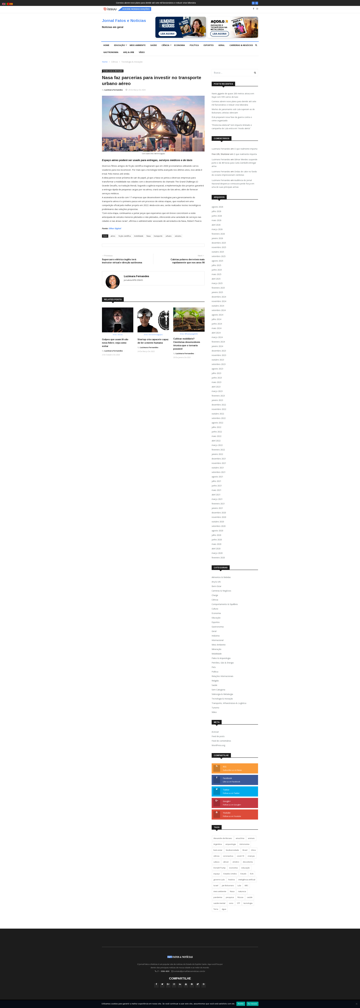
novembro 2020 (219, 517)
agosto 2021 (217, 476)
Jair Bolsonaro (228, 885)
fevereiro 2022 (218, 449)
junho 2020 (217, 539)
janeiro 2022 (217, 454)
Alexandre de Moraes (222, 838)
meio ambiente (219, 891)
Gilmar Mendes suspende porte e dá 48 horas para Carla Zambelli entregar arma (234, 163)
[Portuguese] (7, 3)
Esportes (209, 45)
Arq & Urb (128, 52)
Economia (179, 45)
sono (231, 903)
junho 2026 (217, 215)
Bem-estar (216, 586)
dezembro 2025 (219, 242)
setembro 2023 (219, 364)
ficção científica (125, 236)
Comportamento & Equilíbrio (225, 604)
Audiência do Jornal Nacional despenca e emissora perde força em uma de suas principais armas (233, 183)
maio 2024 (216, 328)
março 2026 (217, 229)
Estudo (243, 873)
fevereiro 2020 (218, 557)
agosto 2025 (217, 260)
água (224, 909)
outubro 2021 (218, 467)
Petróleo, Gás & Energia (223, 662)
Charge (215, 595)
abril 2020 (216, 548)
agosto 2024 (217, 314)
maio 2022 (216, 436)
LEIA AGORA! (168, 33)
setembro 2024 (219, 310)
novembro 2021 (219, 463)
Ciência (165, 45)
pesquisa (230, 897)
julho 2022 (216, 427)
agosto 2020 (217, 530)
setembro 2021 (219, 472)
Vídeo (142, 52)
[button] (253, 3)
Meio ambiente (138, 45)
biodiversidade (232, 850)
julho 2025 (216, 265)
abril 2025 (216, 278)
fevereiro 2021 (218, 503)
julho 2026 (216, 211)
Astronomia (244, 844)
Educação (119, 45)
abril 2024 (216, 332)
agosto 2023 (217, 368)
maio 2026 (216, 220)
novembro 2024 (219, 301)
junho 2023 (217, 377)
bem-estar (217, 850)
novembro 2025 (219, 247)
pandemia (217, 897)
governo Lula (219, 879)
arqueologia (230, 844)
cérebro (235, 862)
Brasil (245, 850)
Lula (239, 885)
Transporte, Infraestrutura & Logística (229, 703)
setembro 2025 (219, 256)
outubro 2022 (218, 413)
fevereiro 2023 (218, 395)
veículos (178, 236)
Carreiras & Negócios (241, 45)
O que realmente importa (245, 148)
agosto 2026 (217, 206)
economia (233, 867)
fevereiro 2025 (218, 287)
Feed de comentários (221, 740)
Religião (215, 680)
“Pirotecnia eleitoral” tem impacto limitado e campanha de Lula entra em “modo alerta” (232, 127)
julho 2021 (216, 481)
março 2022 (217, 445)
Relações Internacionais (222, 676)
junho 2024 (217, 323)
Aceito (241, 1004)
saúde (249, 897)
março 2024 (217, 337)
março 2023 (217, 391)
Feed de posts (218, 736)
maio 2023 (216, 382)
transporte (158, 236)
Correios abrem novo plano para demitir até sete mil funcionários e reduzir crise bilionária (234, 103)
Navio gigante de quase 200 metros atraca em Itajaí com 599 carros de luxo (233, 95)
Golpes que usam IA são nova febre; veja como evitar (115, 342)
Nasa (149, 236)
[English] (4, 3)
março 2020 (217, 553)
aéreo (113, 236)
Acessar (215, 731)
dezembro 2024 (219, 296)
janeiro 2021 (217, 508)
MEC (246, 885)
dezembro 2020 (219, 512)
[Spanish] (11, 3)
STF (238, 903)
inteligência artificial (246, 879)
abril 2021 (216, 494)
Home (106, 45)
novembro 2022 (219, 409)
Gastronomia (110, 52)
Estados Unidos (230, 873)
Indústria (216, 635)
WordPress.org (218, 745)
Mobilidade (217, 653)
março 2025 (217, 283)
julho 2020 (216, 535)
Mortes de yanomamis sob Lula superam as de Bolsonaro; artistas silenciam (150, 3)
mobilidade (138, 236)
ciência (216, 856)
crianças (251, 856)
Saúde (153, 45)
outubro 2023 (218, 359)
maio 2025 (216, 274)
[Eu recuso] (356, 1003)
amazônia (240, 838)
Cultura (215, 608)
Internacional (217, 640)
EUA (251, 873)
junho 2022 (217, 431)
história (231, 879)
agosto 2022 (217, 422)
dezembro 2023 (219, 350)
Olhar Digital (115, 228)
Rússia (240, 897)
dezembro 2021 (219, 458)
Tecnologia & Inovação (132, 61)
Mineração (216, 649)
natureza (242, 891)
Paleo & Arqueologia (221, 658)
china (253, 850)
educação (245, 867)
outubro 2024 (218, 305)
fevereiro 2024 (218, 341)
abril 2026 (216, 224)
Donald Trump (219, 867)
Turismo (215, 707)
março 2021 (217, 499)
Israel (215, 885)
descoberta (248, 862)
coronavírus (228, 856)
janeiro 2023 (217, 400)
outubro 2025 (218, 251)
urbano (169, 236)
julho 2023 (216, 373)
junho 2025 (217, 269)
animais (251, 838)
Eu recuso (252, 1004)
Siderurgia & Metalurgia (222, 694)
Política (194, 45)
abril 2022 (216, 440)
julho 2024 (216, 319)
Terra (215, 909)
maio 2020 (216, 544)
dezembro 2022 (219, 404)
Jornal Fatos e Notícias (124, 20)
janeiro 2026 (217, 238)
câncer (226, 862)
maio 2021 (216, 490)
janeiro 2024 (217, 346)
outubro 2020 (218, 521)
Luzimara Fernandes (113, 90)
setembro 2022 (219, 418)
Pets (214, 667)
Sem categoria (218, 689)
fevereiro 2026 (218, 233)
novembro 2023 (219, 355)
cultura (216, 862)
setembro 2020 (219, 526)
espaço (216, 873)
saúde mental (219, 903)
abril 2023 (216, 386)
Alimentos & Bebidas (221, 577)
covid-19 (240, 856)
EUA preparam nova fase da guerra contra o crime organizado (232, 119)
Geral (221, 45)
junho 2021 (217, 485)
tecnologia (248, 903)
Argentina (217, 844)
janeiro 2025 (217, 292)
